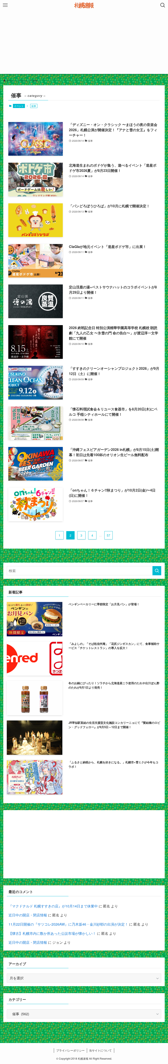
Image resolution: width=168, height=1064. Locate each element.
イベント (19, 106)
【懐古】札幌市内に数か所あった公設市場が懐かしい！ (52, 933)
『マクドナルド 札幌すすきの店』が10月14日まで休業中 (53, 906)
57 (108, 535)
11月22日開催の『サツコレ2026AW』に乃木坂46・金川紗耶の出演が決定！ (68, 924)
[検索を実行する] (156, 570)
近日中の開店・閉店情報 (28, 914)
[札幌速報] (84, 5)
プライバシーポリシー (70, 1050)
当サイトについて (100, 1050)
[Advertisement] (84, 43)
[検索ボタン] (163, 5)
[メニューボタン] (5, 5)
